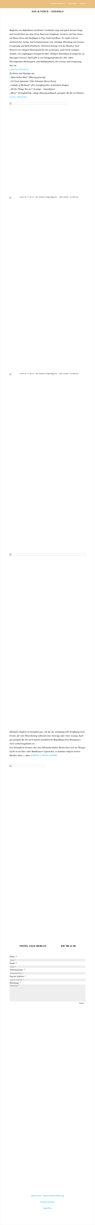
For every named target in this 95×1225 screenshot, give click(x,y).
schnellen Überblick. (19, 69)
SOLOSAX (83, 3)
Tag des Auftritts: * (18, 976)
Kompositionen (47, 1202)
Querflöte (47, 1208)
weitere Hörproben (18, 97)
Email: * (13, 963)
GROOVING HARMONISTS (57, 3)
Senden (81, 1003)
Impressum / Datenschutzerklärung (47, 1195)
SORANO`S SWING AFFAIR (43, 755)
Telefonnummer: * (17, 970)
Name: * (13, 956)
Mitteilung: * (15, 983)
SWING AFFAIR (72, 3)
